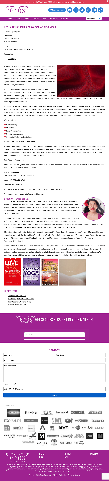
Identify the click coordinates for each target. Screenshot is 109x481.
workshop (12, 59)
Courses (36, 19)
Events (27, 19)
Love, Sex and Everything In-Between (53, 238)
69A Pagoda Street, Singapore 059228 (18, 49)
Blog (44, 19)
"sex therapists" (49, 466)
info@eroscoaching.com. (34, 194)
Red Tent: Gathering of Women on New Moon (30, 27)
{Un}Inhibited (18, 241)
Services (19, 19)
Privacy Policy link (59, 475)
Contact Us (54, 19)
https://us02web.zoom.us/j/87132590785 (19, 176)
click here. (76, 255)
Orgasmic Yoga (74, 238)
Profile (9, 19)
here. (90, 255)
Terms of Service (74, 475)
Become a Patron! (58, 10)
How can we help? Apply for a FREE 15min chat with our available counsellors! (54, 2)
